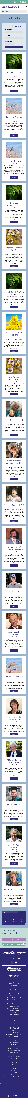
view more (14, 91)
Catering (14, 1040)
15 (5, 924)
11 (21, 919)
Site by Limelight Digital (15, 1095)
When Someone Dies (14, 1006)
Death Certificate (14, 1052)
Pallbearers (14, 1030)
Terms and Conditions (13, 1086)
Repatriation (14, 1024)
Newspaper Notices (14, 1022)
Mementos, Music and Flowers (14, 1034)
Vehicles (14, 1038)
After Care (14, 1058)
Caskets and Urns (14, 1014)
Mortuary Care (14, 1018)
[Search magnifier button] (26, 11)
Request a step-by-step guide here (14, 944)
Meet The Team (14, 1069)
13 (13, 921)
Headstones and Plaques (14, 1050)
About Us (14, 1065)
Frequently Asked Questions (14, 1073)
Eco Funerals (14, 1012)
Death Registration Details (22, 1083)
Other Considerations (14, 1016)
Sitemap (18, 1088)
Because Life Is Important (14, 1008)
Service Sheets (14, 1032)
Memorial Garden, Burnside (14, 998)
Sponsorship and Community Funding (14, 1076)
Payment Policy (12, 1088)
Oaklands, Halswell (14, 994)
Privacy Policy (4, 1086)
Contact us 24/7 (14, 939)
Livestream (14, 1044)
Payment (14, 1054)
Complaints (13, 1083)
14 (21, 921)
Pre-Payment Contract (5, 1083)
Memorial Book (14, 1042)
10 (13, 919)
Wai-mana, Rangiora (14, 996)
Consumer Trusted (14, 1067)
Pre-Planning (14, 985)
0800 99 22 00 (21, 2)
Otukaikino (14, 1074)
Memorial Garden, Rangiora (14, 999)
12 (5, 921)
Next (14, 924)
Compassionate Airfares (14, 1056)
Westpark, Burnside (14, 992)
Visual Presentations (14, 1036)
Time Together (14, 1020)
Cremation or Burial (14, 1010)
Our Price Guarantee (14, 1071)
